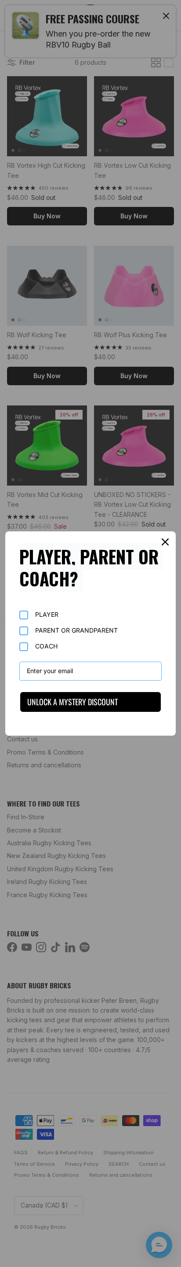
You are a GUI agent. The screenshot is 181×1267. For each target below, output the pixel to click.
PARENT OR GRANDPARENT (76, 630)
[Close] (165, 541)
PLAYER (46, 614)
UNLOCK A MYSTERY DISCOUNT (72, 701)
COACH (46, 646)
